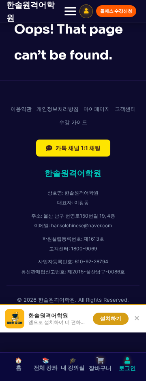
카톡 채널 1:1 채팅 (78, 147)
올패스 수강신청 (116, 11)
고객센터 (125, 109)
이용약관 (21, 109)
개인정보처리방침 (57, 109)
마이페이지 (97, 109)
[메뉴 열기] (70, 11)
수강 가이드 (73, 122)
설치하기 (110, 318)
